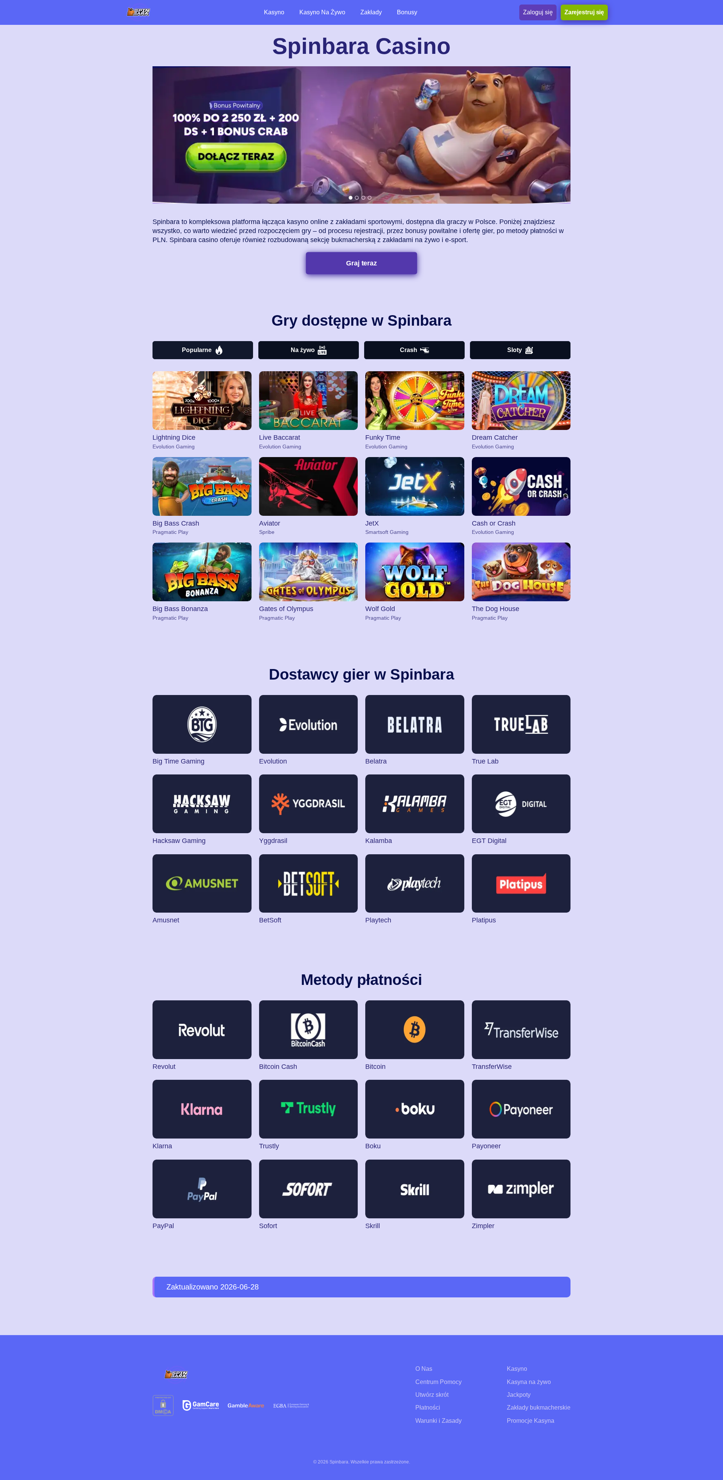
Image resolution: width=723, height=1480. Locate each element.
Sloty (514, 350)
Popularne (197, 350)
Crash (408, 350)
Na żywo (303, 350)
